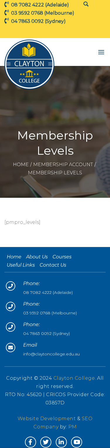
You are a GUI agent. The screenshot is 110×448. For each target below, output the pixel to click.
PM (72, 427)
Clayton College (74, 378)
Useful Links (21, 265)
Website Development (47, 418)
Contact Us (53, 265)
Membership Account (63, 164)
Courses (62, 257)
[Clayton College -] (29, 64)
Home (21, 164)
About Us (37, 257)
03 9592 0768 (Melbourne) (50, 313)
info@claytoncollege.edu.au (51, 354)
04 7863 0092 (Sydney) (46, 333)
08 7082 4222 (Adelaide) (48, 292)
